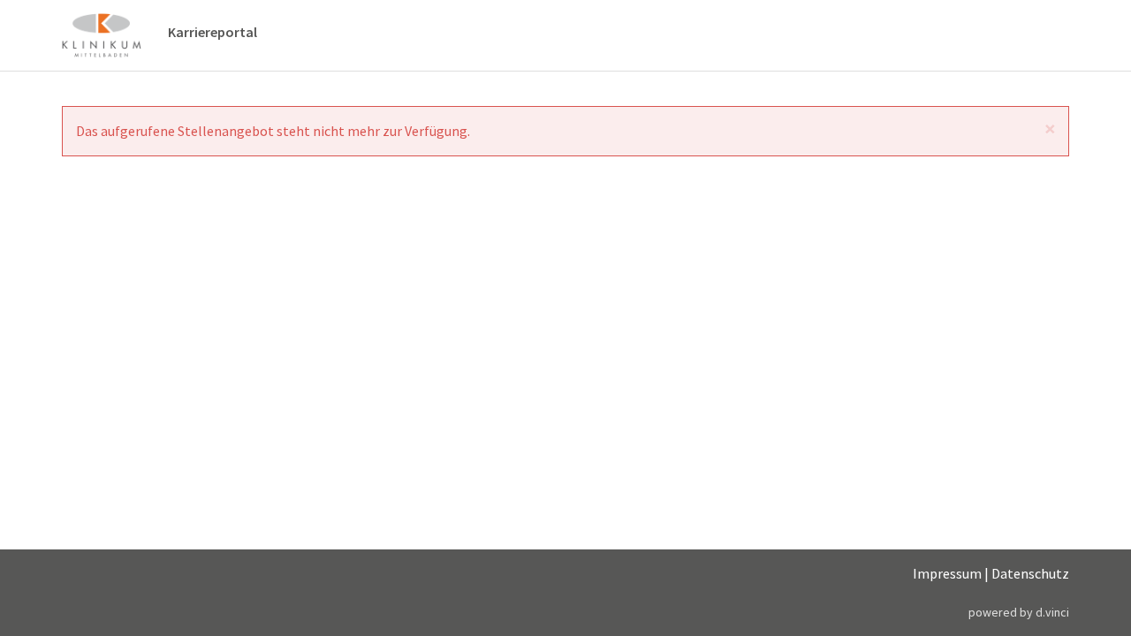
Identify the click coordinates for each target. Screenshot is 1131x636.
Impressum (947, 573)
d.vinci (1052, 612)
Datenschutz (1030, 573)
